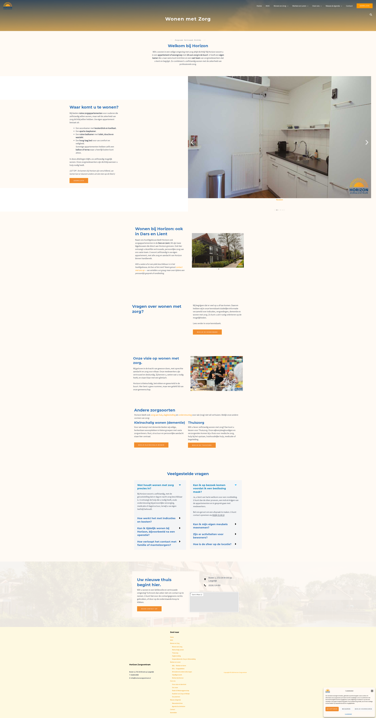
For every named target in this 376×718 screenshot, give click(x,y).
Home (172, 637)
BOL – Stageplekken (178, 669)
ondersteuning (185, 415)
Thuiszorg (196, 423)
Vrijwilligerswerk (177, 675)
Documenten (176, 697)
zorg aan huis (157, 415)
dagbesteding (170, 415)
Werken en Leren (175, 662)
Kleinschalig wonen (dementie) (159, 423)
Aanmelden (173, 712)
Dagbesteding (176, 656)
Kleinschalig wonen (178, 650)
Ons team (175, 687)
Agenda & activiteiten (178, 706)
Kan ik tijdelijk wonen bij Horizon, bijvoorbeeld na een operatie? (156, 531)
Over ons (173, 681)
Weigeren (346, 709)
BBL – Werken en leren (179, 666)
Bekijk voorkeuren (363, 709)
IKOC (171, 640)
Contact (172, 709)
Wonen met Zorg (177, 647)
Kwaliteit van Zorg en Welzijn (181, 694)
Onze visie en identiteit (179, 684)
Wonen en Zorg (174, 643)
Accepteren (332, 709)
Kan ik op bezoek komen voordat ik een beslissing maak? (209, 488)
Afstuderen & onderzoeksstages (182, 672)
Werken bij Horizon (177, 678)
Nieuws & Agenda (175, 700)
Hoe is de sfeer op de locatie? (212, 544)
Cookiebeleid (348, 714)
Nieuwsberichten (177, 703)
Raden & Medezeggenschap (180, 690)
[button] (372, 691)
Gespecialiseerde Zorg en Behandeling (184, 659)
